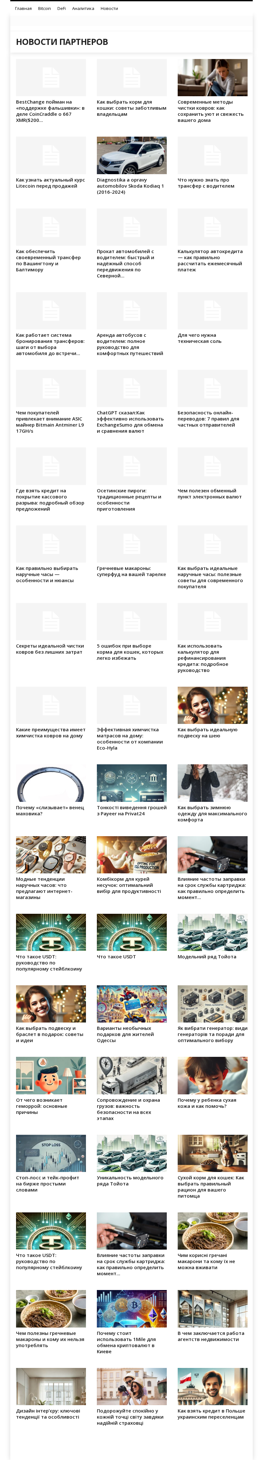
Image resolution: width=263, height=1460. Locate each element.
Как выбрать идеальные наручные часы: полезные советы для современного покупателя (210, 577)
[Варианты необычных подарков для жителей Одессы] (132, 1004)
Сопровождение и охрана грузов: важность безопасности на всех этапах (128, 1109)
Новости (109, 8)
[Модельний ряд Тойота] (213, 932)
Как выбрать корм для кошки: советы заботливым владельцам (131, 107)
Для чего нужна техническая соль (200, 338)
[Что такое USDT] (132, 932)
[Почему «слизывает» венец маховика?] (51, 783)
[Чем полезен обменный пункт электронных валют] (213, 466)
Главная (23, 8)
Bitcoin (44, 8)
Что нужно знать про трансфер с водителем (206, 182)
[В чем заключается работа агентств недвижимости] (213, 1308)
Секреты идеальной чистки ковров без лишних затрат (50, 648)
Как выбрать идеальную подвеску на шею (208, 732)
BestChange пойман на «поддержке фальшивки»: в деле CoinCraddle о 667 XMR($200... (50, 110)
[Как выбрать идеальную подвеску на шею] (213, 705)
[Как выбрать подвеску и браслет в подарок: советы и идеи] (51, 1004)
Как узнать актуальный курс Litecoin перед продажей (50, 182)
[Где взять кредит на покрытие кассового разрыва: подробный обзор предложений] (51, 466)
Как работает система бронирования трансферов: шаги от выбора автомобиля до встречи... (50, 344)
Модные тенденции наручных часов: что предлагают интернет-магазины (44, 888)
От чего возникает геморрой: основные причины (41, 1106)
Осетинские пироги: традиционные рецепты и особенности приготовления (129, 499)
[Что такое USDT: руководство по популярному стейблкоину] (51, 932)
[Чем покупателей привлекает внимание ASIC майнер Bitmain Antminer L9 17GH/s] (51, 388)
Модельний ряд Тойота (207, 956)
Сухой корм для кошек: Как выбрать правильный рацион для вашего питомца (211, 1186)
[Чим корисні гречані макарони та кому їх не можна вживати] (213, 1231)
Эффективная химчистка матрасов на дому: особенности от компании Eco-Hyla (130, 738)
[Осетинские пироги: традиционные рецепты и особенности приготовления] (132, 466)
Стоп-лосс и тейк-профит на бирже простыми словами (47, 1183)
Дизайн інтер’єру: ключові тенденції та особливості (48, 1413)
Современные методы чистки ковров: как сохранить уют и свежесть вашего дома (211, 110)
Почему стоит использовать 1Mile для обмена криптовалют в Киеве (126, 1342)
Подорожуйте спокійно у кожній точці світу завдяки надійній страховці (130, 1416)
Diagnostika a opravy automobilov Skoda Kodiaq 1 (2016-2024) (130, 185)
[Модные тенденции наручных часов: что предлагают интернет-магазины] (51, 854)
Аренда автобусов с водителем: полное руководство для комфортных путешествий (130, 344)
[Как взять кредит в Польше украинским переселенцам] (213, 1386)
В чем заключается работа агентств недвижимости (211, 1336)
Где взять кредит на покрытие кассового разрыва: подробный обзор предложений (50, 499)
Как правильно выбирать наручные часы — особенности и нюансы (47, 574)
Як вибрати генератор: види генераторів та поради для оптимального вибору (213, 1034)
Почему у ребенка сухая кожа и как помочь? (207, 1103)
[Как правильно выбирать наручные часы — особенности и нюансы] (51, 544)
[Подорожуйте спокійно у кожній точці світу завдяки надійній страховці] (132, 1386)
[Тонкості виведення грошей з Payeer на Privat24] (132, 783)
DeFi (61, 8)
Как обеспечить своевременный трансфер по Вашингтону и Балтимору (48, 260)
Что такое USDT (116, 956)
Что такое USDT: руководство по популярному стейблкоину (49, 962)
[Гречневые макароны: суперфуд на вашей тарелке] (132, 544)
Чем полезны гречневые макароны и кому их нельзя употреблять (50, 1339)
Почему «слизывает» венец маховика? (50, 810)
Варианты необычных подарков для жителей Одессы (125, 1034)
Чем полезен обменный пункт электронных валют (210, 493)
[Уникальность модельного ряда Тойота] (132, 1153)
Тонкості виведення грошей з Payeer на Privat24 (132, 810)
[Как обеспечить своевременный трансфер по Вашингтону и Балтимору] (51, 227)
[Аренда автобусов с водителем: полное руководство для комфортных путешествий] (132, 310)
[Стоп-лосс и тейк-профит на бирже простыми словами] (51, 1153)
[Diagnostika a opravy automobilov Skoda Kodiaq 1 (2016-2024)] (132, 155)
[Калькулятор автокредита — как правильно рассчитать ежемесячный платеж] (213, 227)
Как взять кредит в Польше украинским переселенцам (211, 1413)
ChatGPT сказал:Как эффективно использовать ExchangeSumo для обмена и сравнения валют (130, 421)
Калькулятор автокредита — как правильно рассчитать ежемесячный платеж (210, 260)
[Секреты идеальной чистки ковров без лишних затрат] (51, 621)
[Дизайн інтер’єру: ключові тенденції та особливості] (51, 1386)
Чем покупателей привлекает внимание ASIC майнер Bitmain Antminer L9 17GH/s (50, 421)
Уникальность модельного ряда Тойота (130, 1180)
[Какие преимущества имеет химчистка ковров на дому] (51, 705)
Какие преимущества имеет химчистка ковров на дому (51, 732)
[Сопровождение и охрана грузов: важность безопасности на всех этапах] (132, 1075)
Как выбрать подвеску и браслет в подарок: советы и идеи (49, 1034)
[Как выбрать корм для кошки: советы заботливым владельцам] (132, 77)
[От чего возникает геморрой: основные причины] (51, 1075)
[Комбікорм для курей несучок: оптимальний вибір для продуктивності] (132, 854)
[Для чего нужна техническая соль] (213, 310)
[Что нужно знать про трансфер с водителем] (213, 155)
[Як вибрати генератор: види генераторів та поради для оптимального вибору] (213, 1004)
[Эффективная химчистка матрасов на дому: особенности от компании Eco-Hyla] (132, 705)
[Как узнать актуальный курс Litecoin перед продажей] (51, 155)
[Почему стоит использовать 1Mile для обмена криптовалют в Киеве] (132, 1308)
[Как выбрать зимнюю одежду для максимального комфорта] (213, 783)
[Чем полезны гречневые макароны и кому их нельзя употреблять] (51, 1308)
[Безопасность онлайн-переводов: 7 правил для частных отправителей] (213, 388)
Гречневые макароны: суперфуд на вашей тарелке (131, 571)
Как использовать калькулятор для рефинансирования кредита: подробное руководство (203, 657)
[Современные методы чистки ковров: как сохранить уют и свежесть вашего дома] (213, 77)
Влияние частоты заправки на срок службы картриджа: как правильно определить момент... (212, 888)
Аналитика (83, 8)
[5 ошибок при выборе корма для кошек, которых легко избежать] (132, 621)
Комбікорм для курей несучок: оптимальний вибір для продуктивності (129, 885)
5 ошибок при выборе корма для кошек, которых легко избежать (130, 651)
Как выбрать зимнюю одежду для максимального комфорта (212, 813)
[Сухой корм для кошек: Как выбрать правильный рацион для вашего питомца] (213, 1153)
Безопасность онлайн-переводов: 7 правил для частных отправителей (208, 418)
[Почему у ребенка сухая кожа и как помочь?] (213, 1075)
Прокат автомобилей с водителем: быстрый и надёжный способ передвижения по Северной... (125, 263)
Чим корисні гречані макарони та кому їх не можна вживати (206, 1261)
